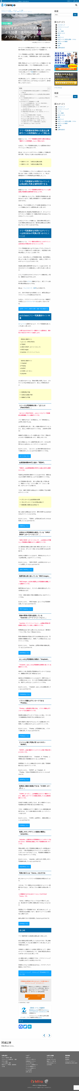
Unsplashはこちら (25, 694)
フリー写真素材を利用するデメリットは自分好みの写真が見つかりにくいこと (35, 98)
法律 (59, 45)
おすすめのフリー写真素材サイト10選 (29, 101)
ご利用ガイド (69, 1)
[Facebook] (20, 1021)
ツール (59, 29)
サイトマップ (50, 1057)
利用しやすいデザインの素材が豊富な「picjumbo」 (35, 121)
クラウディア (61, 25)
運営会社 (67, 1057)
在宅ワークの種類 (62, 41)
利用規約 (67, 1059)
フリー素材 (7, 23)
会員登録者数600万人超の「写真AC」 (31, 105)
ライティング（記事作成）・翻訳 (9, 1059)
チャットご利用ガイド (31, 1068)
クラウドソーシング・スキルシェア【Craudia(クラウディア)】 (34, 973)
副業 (59, 35)
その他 (3, 1066)
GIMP (34, 288)
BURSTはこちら (24, 779)
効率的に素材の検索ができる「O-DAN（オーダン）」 (35, 120)
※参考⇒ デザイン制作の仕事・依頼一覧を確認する (34, 309)
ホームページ (22, 324)
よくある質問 (29, 1070)
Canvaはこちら (24, 923)
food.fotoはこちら (24, 652)
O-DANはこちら (24, 825)
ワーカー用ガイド (30, 1063)
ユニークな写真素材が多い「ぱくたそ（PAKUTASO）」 (35, 103)
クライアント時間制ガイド (32, 1064)
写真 (32, 72)
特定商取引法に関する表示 (71, 1063)
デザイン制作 (5, 1061)
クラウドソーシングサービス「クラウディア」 (39, 1010)
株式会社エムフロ (33, 1010)
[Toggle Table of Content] (48, 88)
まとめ (22, 125)
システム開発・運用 (6, 1063)
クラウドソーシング (63, 27)
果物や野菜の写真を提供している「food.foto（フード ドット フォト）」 (36, 112)
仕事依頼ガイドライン (31, 1061)
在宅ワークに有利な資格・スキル (67, 39)
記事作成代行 (61, 48)
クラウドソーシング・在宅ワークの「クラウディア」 (39, 1087)
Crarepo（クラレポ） (51, 1059)
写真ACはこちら (24, 526)
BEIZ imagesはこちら (26, 609)
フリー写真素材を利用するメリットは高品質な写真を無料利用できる (35, 95)
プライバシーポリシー (70, 1061)
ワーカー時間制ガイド (31, 1066)
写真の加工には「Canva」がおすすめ (32, 123)
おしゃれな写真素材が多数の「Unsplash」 (32, 115)
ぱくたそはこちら (25, 456)
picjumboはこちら (25, 866)
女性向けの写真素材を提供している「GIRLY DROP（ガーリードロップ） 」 (36, 107)
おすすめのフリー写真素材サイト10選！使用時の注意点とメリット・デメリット (16, 11)
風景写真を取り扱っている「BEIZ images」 (33, 110)
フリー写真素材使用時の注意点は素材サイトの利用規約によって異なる (35, 91)
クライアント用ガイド (31, 1059)
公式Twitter (49, 1064)
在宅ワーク (61, 37)
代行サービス (61, 33)
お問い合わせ (76, 1)
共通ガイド (28, 1057)
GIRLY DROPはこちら (26, 569)
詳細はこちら (41, 996)
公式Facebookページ (51, 1063)
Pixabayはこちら (24, 736)
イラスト (29, 281)
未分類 (59, 43)
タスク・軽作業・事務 (7, 1057)
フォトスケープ (27, 288)
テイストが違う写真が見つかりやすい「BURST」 (34, 118)
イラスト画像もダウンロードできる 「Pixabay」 (34, 116)
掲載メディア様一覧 (51, 1061)
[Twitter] (22, 1021)
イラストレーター (31, 301)
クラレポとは (58, 87)
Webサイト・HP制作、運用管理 (9, 1064)
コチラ (40, 1017)
